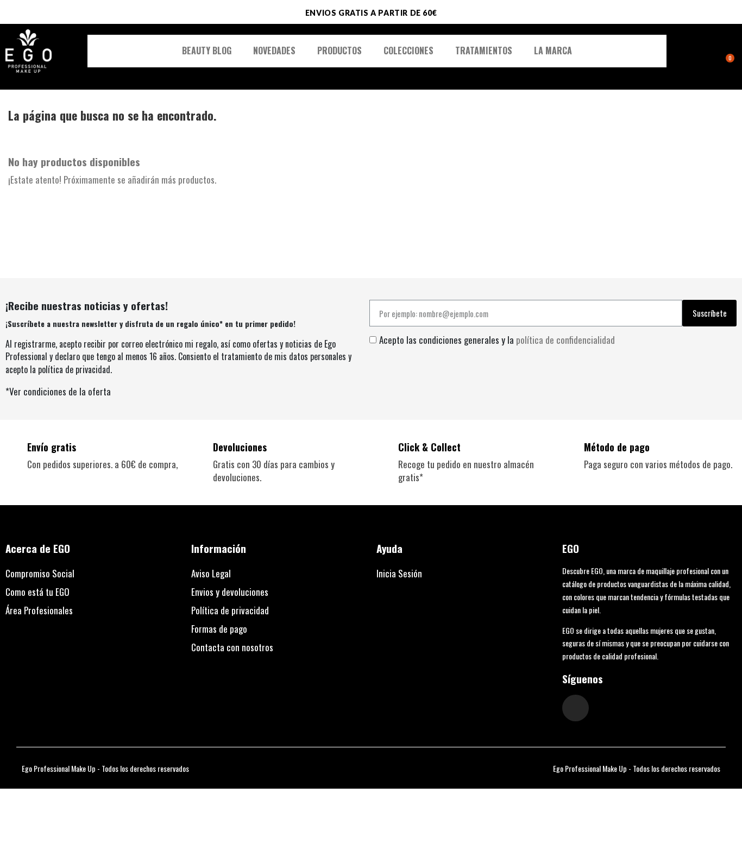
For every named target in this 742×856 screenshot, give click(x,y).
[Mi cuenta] (711, 52)
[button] (698, 51)
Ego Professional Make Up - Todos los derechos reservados (105, 768)
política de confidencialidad (565, 340)
